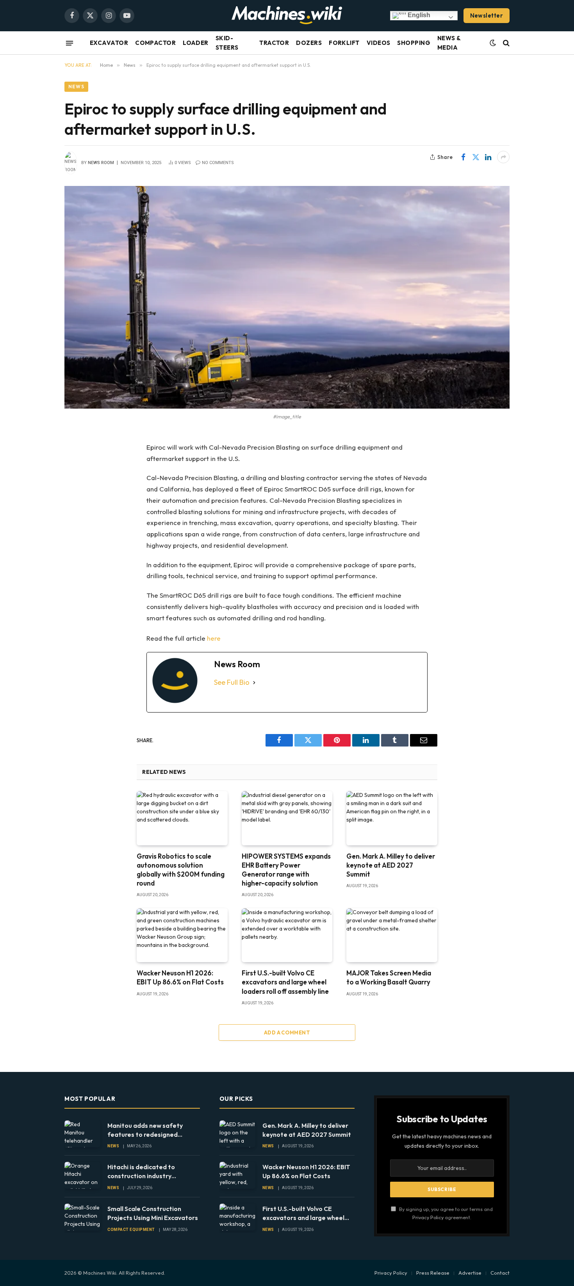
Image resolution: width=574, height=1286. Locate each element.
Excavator (109, 42)
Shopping (413, 42)
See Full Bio (232, 682)
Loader (196, 42)
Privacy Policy (428, 1217)
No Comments (218, 162)
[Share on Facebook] (463, 157)
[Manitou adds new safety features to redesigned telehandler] (82, 1133)
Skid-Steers (227, 42)
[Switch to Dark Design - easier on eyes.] (493, 42)
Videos (378, 42)
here (214, 638)
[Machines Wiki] (287, 15)
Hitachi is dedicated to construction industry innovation (141, 1172)
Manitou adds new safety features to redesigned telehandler (145, 1130)
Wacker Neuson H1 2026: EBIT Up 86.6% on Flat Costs (180, 977)
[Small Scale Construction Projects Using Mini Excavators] (82, 1217)
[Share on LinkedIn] (488, 157)
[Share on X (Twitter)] (475, 157)
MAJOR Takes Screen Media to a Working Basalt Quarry (388, 977)
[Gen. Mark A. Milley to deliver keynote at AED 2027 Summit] (391, 818)
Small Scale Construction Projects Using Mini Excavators (152, 1213)
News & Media (449, 42)
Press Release (432, 1273)
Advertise (469, 1273)
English (418, 15)
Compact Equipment (131, 1229)
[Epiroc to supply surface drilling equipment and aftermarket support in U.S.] (287, 297)
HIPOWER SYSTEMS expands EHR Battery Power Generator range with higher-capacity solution (286, 869)
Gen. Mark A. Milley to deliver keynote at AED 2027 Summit (390, 865)
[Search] (505, 43)
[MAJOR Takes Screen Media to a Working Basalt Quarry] (391, 935)
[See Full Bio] (254, 683)
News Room (101, 162)
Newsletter (486, 15)
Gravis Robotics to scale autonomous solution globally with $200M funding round (181, 869)
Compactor (155, 42)
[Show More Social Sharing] (503, 157)
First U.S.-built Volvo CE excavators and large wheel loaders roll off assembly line (285, 982)
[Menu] (69, 43)
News (76, 86)
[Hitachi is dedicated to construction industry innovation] (82, 1175)
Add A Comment (287, 1032)
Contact (500, 1273)
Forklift (344, 42)
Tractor (274, 42)
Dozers (309, 42)
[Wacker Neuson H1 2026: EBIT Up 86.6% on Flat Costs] (182, 935)
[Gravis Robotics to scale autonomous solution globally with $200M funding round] (182, 818)
